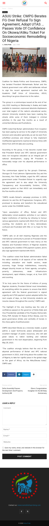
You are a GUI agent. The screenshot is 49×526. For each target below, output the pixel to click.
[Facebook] (21, 511)
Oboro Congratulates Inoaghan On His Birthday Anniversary (37, 390)
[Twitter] (27, 511)
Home (4, 8)
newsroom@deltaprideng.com (29, 505)
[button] (4, 3)
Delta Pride (7, 44)
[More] (33, 374)
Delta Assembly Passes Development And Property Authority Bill (12, 390)
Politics (10, 8)
